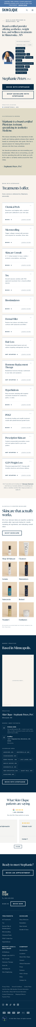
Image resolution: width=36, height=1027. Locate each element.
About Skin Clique (24, 957)
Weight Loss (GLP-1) (8, 955)
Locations (22, 953)
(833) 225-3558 (9, 898)
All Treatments (6, 919)
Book (7, 219)
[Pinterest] (14, 1005)
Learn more (26, 219)
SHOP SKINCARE (12, 533)
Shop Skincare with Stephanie (18, 95)
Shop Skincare (23, 919)
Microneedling (6, 932)
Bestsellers (22, 923)
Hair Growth (5, 959)
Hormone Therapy (7, 962)
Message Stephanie (27, 484)
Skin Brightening (7, 972)
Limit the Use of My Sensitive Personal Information (15, 989)
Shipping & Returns (20, 994)
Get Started (10, 354)
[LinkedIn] (18, 1005)
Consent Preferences (7, 994)
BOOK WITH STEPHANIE (18, 87)
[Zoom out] (31, 659)
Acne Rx (4, 965)
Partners (21, 970)
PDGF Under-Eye (7, 938)
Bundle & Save (23, 929)
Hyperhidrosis (6, 942)
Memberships (23, 950)
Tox (3, 923)
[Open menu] (32, 10)
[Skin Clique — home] (9, 10)
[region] (18, 681)
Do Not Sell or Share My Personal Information (14, 991)
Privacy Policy (6, 986)
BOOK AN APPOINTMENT (18, 873)
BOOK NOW (18, 904)
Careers (21, 960)
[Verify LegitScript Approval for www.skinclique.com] (4, 1018)
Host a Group (23, 973)
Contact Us (22, 980)
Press (21, 967)
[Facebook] (7, 1005)
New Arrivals (23, 926)
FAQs (21, 977)
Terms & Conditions (17, 986)
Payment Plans (6, 997)
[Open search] (27, 10)
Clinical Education (24, 963)
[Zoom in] (31, 657)
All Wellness (5, 952)
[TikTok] (10, 1005)
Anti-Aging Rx (6, 969)
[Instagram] (3, 1005)
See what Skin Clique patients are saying (18, 815)
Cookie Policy (27, 986)
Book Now (23, 5)
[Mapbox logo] (7, 705)
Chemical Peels (6, 935)
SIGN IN (5, 904)
